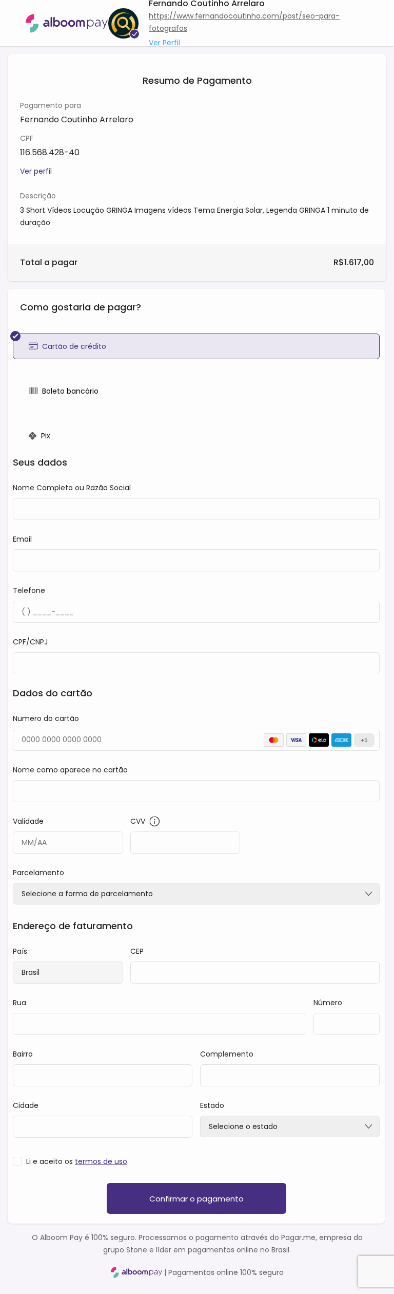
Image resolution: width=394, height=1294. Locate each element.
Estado (212, 1105)
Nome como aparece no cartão (70, 770)
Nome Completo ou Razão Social (72, 488)
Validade (28, 821)
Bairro (23, 1054)
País (20, 951)
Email (22, 539)
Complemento (226, 1054)
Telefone (29, 590)
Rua (19, 1002)
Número (327, 1002)
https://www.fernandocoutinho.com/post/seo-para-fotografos (244, 22)
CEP (137, 951)
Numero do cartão (46, 718)
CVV (137, 821)
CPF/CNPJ (30, 642)
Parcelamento (38, 872)
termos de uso (101, 1161)
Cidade (25, 1105)
